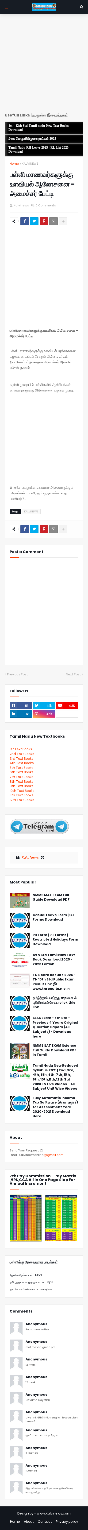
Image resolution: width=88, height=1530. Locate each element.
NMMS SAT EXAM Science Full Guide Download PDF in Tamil (54, 1050)
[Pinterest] (44, 221)
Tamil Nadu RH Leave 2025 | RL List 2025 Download (38, 149)
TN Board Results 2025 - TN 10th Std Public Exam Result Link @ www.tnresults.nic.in (54, 982)
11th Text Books (21, 795)
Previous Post (17, 674)
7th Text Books (21, 777)
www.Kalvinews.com (54, 1513)
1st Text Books (21, 749)
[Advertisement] (44, 65)
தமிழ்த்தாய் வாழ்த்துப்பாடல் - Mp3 (31, 1282)
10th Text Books (22, 790)
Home (14, 163)
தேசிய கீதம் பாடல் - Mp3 (26, 1275)
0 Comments (46, 205)
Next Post (73, 674)
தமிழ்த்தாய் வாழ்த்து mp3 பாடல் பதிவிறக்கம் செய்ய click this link (55, 1002)
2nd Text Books (22, 753)
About (29, 1521)
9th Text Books (22, 786)
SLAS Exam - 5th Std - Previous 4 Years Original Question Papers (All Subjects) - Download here (55, 1027)
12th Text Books (22, 800)
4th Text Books (22, 763)
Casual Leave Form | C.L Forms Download (53, 917)
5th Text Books (21, 767)
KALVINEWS (30, 163)
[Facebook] (24, 221)
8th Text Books (22, 781)
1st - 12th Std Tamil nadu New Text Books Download (38, 128)
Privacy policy (67, 1521)
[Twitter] (34, 221)
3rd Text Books (22, 758)
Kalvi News (30, 857)
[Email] (53, 221)
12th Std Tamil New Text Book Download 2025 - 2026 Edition (54, 959)
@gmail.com (54, 1155)
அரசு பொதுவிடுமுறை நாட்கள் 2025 (32, 138)
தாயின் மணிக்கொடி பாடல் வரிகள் (31, 1289)
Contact (45, 1521)
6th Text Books (22, 772)
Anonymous (36, 1324)
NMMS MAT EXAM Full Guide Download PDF (51, 897)
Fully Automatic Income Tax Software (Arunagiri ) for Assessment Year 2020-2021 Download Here (55, 1107)
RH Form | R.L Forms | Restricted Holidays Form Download (55, 939)
